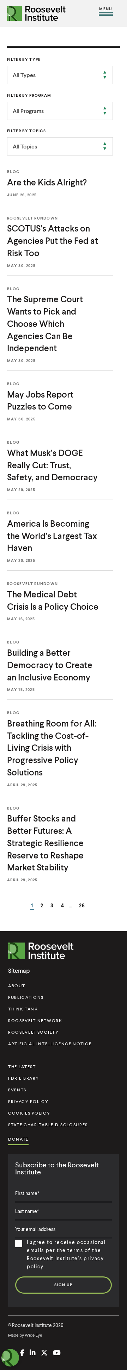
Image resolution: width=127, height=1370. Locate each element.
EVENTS (17, 1089)
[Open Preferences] (10, 1357)
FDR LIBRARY (23, 1078)
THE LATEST (22, 1066)
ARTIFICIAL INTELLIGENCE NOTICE (49, 1043)
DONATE (18, 1139)
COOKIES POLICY (29, 1113)
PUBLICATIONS (26, 997)
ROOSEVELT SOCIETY (33, 1032)
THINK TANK (23, 1008)
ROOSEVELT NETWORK (35, 1020)
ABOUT (16, 985)
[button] (106, 13)
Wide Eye (33, 1335)
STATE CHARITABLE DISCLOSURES (48, 1124)
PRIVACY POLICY (28, 1101)
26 (82, 905)
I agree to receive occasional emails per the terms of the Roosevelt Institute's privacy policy (66, 1254)
